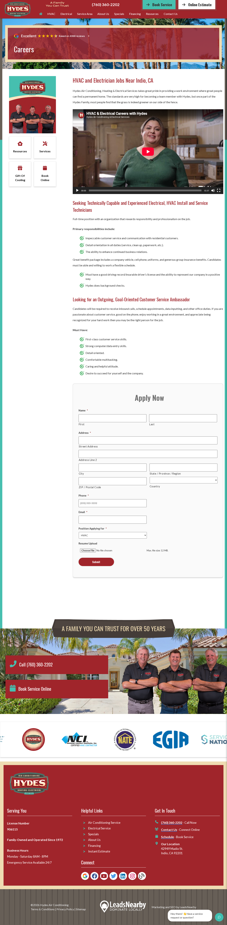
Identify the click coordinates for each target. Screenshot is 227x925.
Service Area (84, 13)
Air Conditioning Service (104, 822)
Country (155, 486)
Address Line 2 (88, 459)
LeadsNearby (188, 907)
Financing (135, 13)
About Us (103, 13)
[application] (148, 151)
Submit (96, 562)
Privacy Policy (65, 909)
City (81, 473)
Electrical (66, 13)
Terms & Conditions (43, 909)
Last (152, 424)
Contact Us (171, 13)
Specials (119, 13)
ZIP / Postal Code (90, 487)
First (82, 424)
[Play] (77, 190)
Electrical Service (99, 828)
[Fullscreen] (218, 190)
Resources (152, 13)
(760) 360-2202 (106, 4)
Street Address (88, 446)
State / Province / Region (165, 473)
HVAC (51, 13)
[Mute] (213, 190)
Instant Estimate (99, 851)
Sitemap (81, 909)
